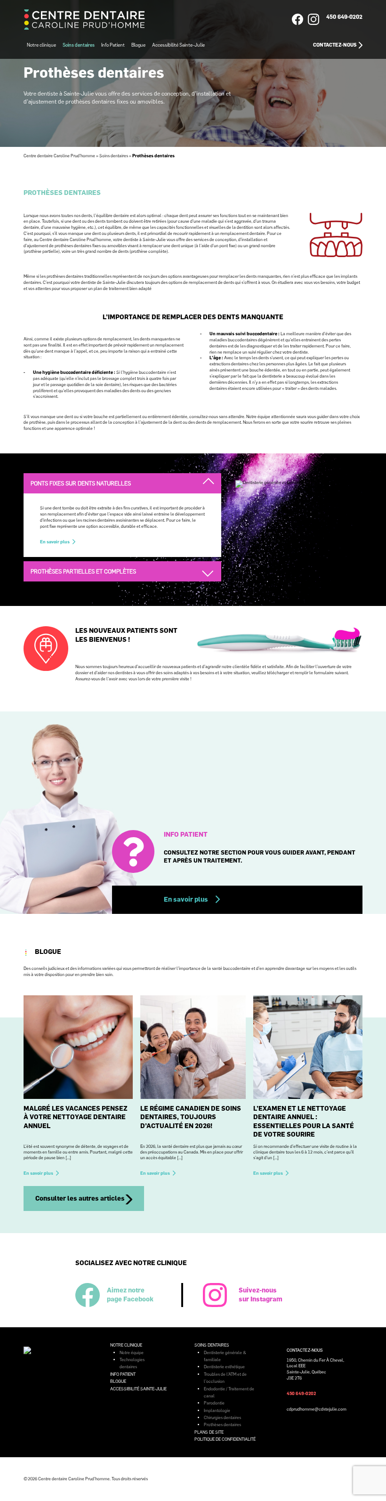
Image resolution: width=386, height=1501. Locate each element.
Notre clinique (41, 45)
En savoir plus (55, 541)
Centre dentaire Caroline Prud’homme (59, 155)
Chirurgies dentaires (222, 1417)
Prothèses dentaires (222, 1424)
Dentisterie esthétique (224, 1366)
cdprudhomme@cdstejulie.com (316, 1409)
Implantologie (217, 1410)
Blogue (138, 45)
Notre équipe (132, 1352)
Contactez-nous (335, 45)
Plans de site (209, 1432)
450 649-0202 (344, 17)
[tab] (122, 483)
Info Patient (113, 45)
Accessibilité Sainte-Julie (178, 45)
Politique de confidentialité (225, 1439)
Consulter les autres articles (80, 1198)
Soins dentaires (79, 45)
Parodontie (214, 1402)
